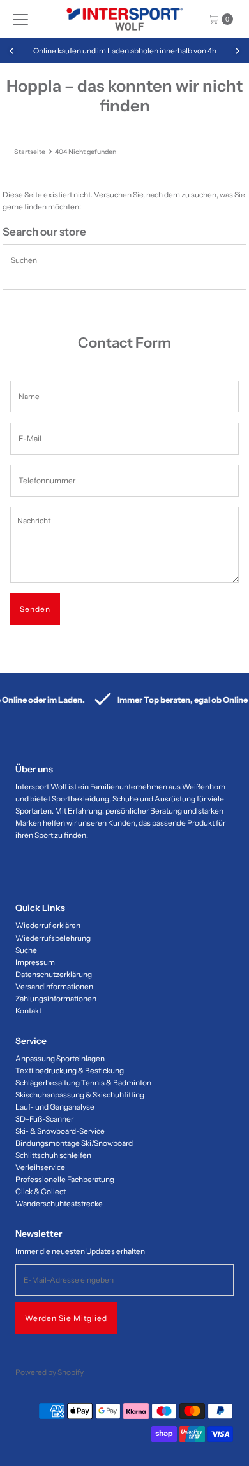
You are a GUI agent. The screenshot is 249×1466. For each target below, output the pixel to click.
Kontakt (28, 1010)
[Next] (237, 51)
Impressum (35, 962)
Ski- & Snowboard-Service (60, 1131)
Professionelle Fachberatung (64, 1179)
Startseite (29, 152)
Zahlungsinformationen (55, 998)
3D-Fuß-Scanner (44, 1119)
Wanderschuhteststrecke (59, 1203)
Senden (35, 609)
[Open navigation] (20, 19)
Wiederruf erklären (47, 925)
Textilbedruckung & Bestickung (69, 1070)
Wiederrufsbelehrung (53, 938)
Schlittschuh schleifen (53, 1155)
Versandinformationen (54, 986)
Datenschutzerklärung (53, 974)
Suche (26, 950)
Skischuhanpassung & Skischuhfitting (79, 1094)
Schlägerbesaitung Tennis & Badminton (83, 1082)
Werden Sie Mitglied (66, 1318)
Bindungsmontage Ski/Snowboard (74, 1143)
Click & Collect (40, 1191)
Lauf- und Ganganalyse (54, 1106)
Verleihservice (40, 1167)
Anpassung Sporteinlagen (60, 1058)
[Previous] (12, 51)
